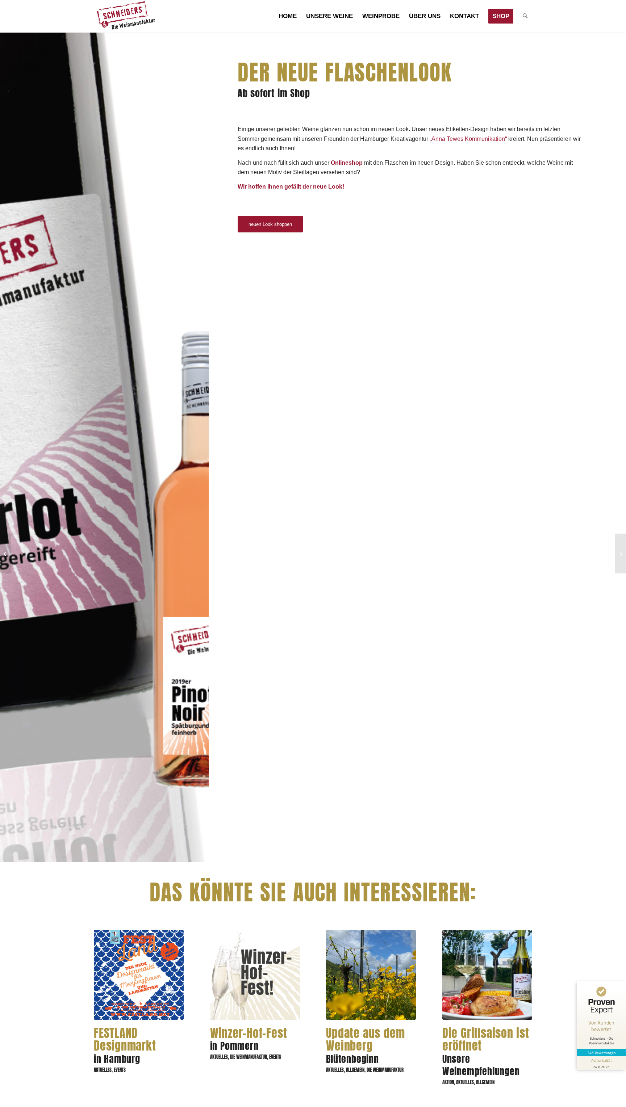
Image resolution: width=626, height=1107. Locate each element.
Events (120, 1069)
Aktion (448, 1082)
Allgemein (355, 1069)
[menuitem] (287, 16)
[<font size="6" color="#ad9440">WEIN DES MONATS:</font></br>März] (620, 553)
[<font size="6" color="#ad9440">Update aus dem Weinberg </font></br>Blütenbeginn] (371, 975)
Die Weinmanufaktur (248, 1056)
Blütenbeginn (365, 1046)
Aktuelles (103, 1069)
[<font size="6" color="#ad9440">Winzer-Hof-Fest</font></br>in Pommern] (255, 975)
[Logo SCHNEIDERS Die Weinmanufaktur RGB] (125, 16)
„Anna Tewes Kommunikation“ (468, 139)
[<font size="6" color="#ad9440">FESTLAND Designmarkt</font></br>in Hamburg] (139, 975)
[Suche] (525, 16)
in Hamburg (125, 1046)
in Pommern (248, 1040)
